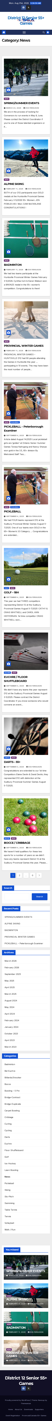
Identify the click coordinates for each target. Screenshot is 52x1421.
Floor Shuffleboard (14, 1150)
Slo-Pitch (9, 1196)
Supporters (39, 1409)
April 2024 (10, 1014)
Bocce (7, 838)
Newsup (41, 1400)
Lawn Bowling (11, 1170)
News (7, 99)
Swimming (10, 1203)
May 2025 (9, 980)
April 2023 (10, 1040)
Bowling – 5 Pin (12, 1091)
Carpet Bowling (12, 1110)
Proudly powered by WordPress (18, 1400)
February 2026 (12, 967)
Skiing (7, 1190)
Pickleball (15, 422)
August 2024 (11, 1000)
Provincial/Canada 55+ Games (34, 1416)
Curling (8, 1124)
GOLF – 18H (11, 592)
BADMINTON (13, 264)
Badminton (10, 1064)
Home (10, 1409)
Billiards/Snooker (13, 1077)
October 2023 (11, 1033)
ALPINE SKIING (14, 184)
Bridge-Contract (12, 1097)
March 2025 (10, 994)
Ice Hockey (10, 1163)
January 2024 (11, 1027)
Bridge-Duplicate (13, 1104)
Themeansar (26, 1403)
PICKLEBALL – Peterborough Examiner (24, 943)
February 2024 (12, 1020)
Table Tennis (11, 1210)
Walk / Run (10, 1229)
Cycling (8, 1130)
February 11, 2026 (15, 189)
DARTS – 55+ (12, 762)
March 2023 (10, 1047)
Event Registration (13, 1416)
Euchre (7, 672)
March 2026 (11, 961)
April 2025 (10, 987)
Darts (7, 757)
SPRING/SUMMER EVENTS (21, 103)
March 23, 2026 (14, 108)
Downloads (28, 1409)
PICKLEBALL (12, 511)
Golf (6, 588)
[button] (44, 32)
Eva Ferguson (32, 108)
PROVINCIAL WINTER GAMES (23, 345)
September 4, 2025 (15, 435)
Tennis (8, 1216)
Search (8, 888)
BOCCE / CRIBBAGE (17, 842)
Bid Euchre (10, 1071)
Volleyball (9, 1223)
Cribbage (9, 1117)
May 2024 (10, 1007)
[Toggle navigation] (24, 32)
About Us (18, 1409)
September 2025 (13, 974)
